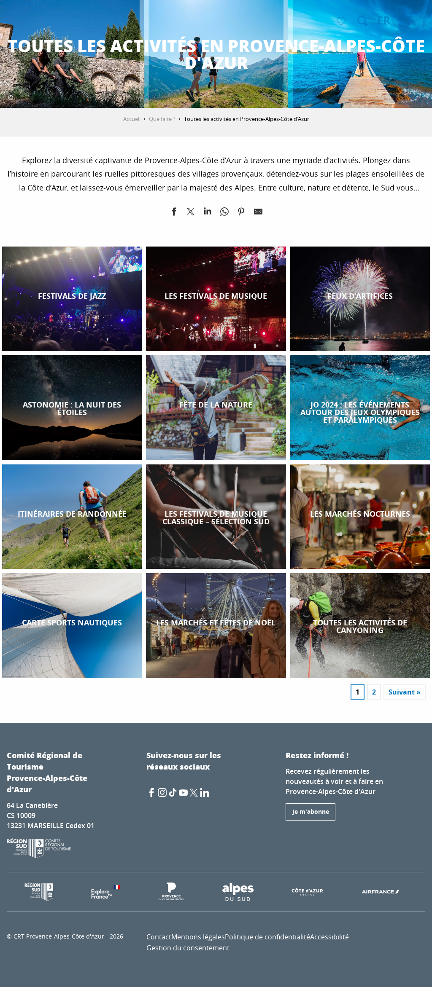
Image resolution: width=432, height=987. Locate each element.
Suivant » (405, 692)
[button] (362, 21)
